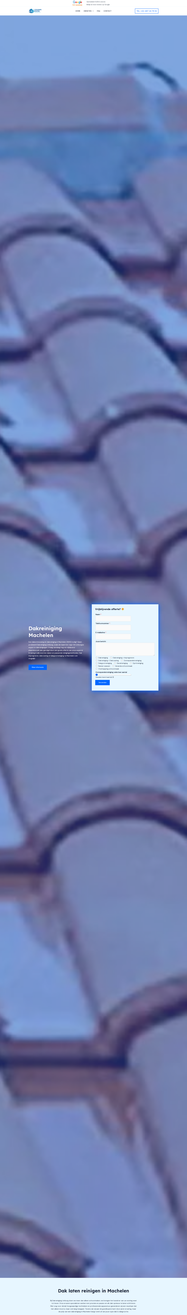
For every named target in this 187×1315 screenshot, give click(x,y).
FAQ (98, 11)
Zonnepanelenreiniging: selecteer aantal (111, 672)
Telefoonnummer (103, 623)
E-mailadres (101, 632)
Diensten (87, 11)
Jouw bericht (101, 641)
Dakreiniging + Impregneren (123, 658)
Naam (98, 614)
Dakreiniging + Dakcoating (108, 660)
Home (78, 11)
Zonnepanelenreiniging (132, 660)
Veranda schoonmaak (123, 666)
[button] (92, 11)
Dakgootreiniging (105, 663)
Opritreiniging (138, 663)
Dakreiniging (103, 658)
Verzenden (102, 682)
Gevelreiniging (122, 663)
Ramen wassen (104, 666)
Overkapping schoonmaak (108, 669)
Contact (107, 11)
